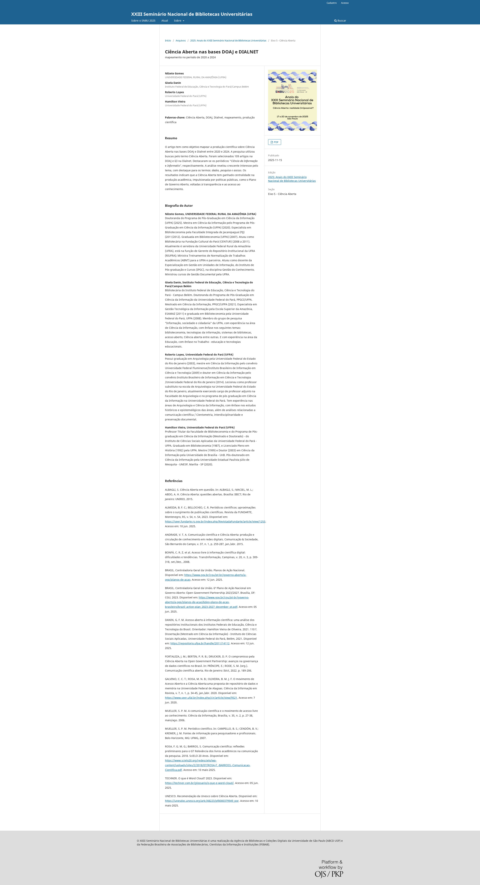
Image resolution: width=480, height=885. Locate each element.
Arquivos (181, 40)
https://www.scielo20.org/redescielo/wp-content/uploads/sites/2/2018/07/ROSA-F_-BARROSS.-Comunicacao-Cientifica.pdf (207, 765)
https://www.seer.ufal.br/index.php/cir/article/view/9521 (201, 697)
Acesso (345, 2)
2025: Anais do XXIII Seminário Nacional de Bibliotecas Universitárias (228, 40)
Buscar (341, 20)
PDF (275, 142)
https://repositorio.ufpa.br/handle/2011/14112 (200, 643)
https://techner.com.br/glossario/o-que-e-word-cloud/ (199, 783)
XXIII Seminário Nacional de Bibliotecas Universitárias (191, 14)
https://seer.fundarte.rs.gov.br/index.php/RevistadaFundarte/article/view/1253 (215, 521)
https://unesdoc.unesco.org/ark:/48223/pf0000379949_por (202, 801)
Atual (164, 20)
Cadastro (332, 2)
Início (168, 40)
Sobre (178, 20)
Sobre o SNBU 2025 (143, 20)
